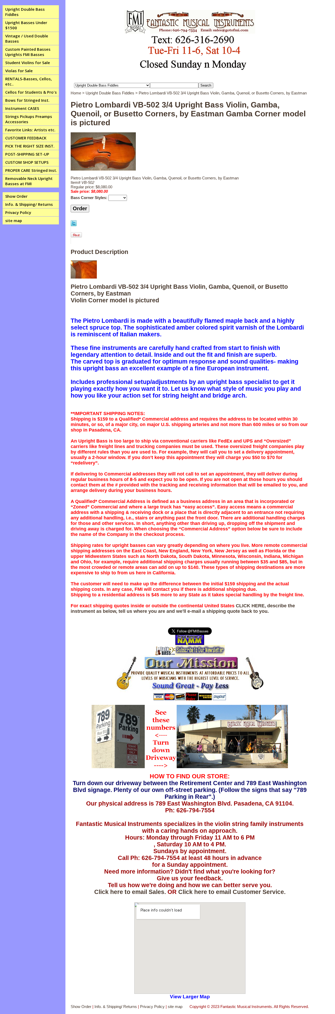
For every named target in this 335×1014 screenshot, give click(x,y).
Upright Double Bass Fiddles (25, 12)
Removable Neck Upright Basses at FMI (29, 181)
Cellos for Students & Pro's (31, 92)
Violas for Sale (19, 70)
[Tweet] (74, 225)
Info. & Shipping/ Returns (29, 204)
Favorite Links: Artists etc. (30, 129)
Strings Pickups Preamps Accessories (28, 119)
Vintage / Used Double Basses (26, 38)
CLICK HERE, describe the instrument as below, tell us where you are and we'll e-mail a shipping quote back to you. (183, 608)
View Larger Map (190, 996)
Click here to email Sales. (130, 892)
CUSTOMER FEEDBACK (25, 137)
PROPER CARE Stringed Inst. (31, 170)
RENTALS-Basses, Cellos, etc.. (28, 81)
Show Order (16, 196)
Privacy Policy (18, 212)
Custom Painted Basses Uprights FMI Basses (28, 52)
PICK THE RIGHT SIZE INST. (29, 146)
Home (76, 93)
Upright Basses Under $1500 (26, 25)
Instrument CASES (22, 108)
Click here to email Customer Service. (232, 892)
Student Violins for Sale (27, 62)
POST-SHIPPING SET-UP (27, 154)
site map (13, 220)
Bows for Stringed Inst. (27, 100)
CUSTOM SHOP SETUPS (26, 162)
